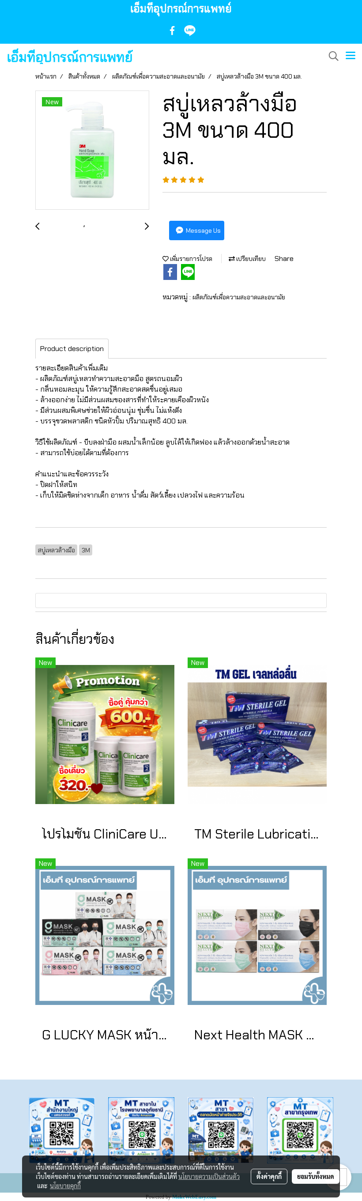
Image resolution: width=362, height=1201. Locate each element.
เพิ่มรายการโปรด (190, 259)
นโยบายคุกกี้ (65, 1186)
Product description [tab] (72, 348)
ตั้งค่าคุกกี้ (269, 1176)
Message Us (203, 230)
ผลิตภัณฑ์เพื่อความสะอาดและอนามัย (238, 297)
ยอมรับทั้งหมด (315, 1176)
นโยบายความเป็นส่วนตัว (209, 1176)
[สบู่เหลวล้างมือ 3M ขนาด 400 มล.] (92, 150)
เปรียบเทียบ (250, 259)
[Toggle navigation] (350, 56)
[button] (330, 56)
